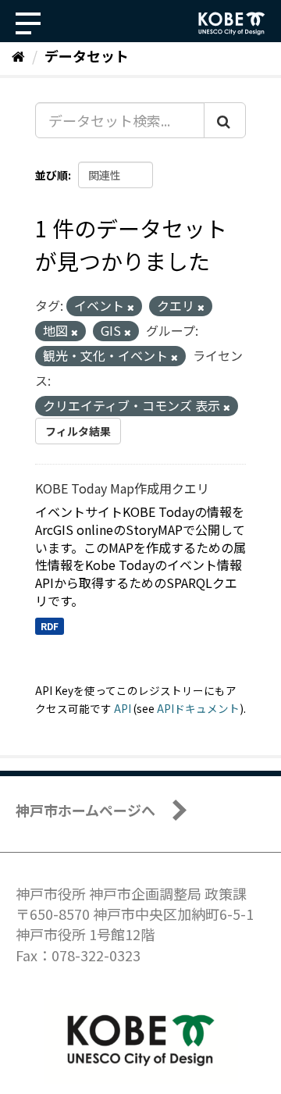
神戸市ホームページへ (85, 810)
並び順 (51, 175)
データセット (86, 55)
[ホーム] (18, 55)
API (122, 708)
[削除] (130, 307)
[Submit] (225, 120)
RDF (50, 626)
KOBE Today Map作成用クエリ (122, 488)
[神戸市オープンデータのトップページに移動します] (231, 23)
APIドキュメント (198, 708)
